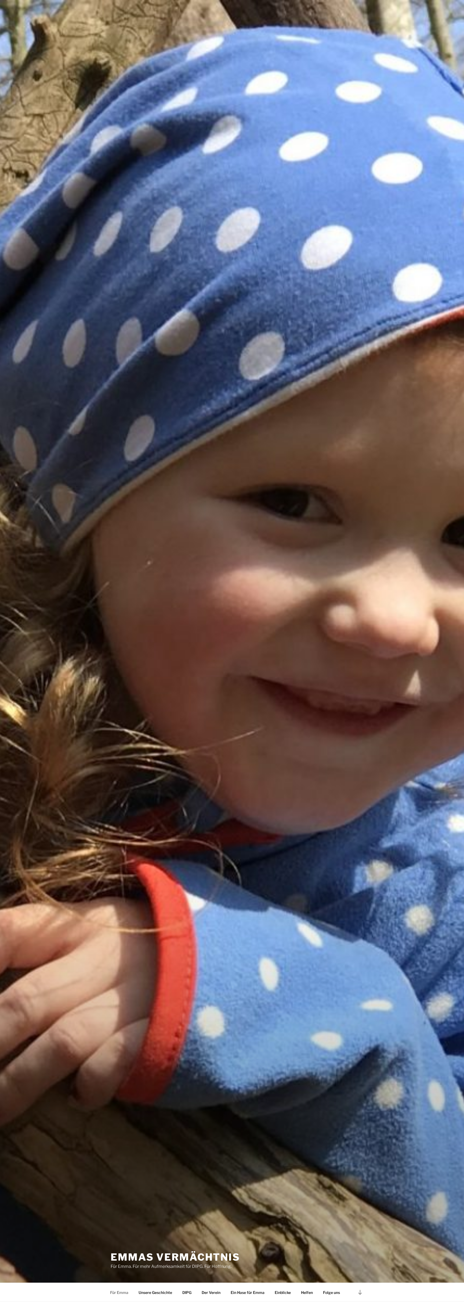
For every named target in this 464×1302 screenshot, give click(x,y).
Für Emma (119, 1292)
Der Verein (211, 1292)
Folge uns (331, 1292)
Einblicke (283, 1292)
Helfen (307, 1292)
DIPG (186, 1292)
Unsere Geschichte (155, 1292)
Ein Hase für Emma (247, 1292)
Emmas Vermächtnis (175, 1257)
